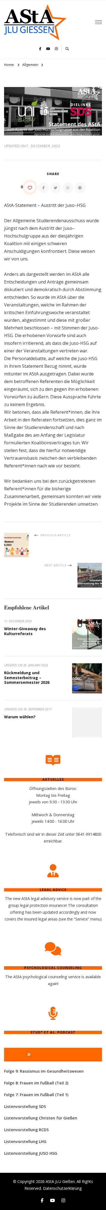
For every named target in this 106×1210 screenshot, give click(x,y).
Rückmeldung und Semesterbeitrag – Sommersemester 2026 (26, 677)
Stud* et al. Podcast (55, 1054)
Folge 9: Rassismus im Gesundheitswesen (44, 1071)
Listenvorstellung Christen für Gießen (40, 1118)
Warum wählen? (20, 716)
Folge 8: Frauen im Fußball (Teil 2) (36, 1082)
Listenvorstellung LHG (25, 1141)
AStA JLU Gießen (60, 1181)
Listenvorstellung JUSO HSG (30, 1153)
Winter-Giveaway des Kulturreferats (25, 631)
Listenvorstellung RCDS (26, 1129)
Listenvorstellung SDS (25, 1106)
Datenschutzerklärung (62, 1188)
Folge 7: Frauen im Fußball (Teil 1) (36, 1094)
